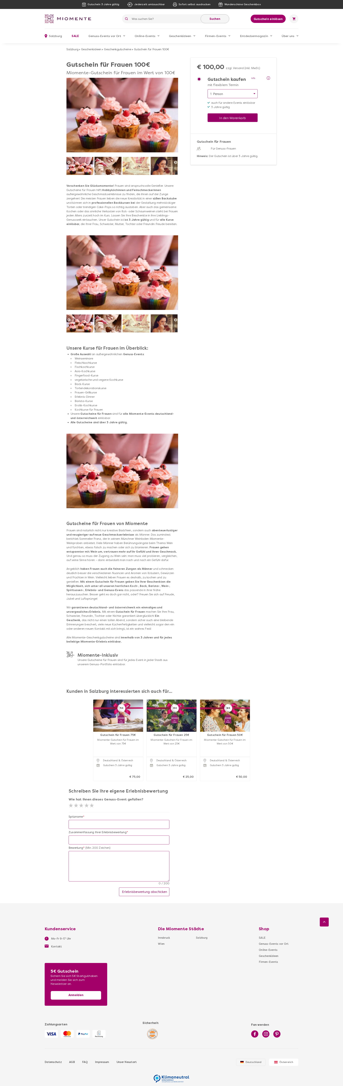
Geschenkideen (180, 36)
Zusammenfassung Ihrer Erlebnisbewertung (97, 832)
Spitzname (76, 816)
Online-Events (145, 36)
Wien (161, 943)
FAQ (85, 1062)
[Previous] (69, 162)
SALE (75, 36)
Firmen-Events (215, 36)
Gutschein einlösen (268, 19)
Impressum (102, 1062)
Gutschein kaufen (227, 79)
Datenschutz (53, 1062)
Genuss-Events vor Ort (104, 36)
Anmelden (75, 995)
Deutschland (253, 1062)
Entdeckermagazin (254, 36)
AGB (72, 1062)
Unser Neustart (126, 1062)
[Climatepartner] (171, 1076)
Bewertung (76, 847)
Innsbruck (164, 937)
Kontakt (56, 946)
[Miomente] (69, 18)
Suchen (215, 19)
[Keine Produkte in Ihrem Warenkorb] (293, 18)
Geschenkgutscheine (117, 49)
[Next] (175, 162)
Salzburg (72, 49)
